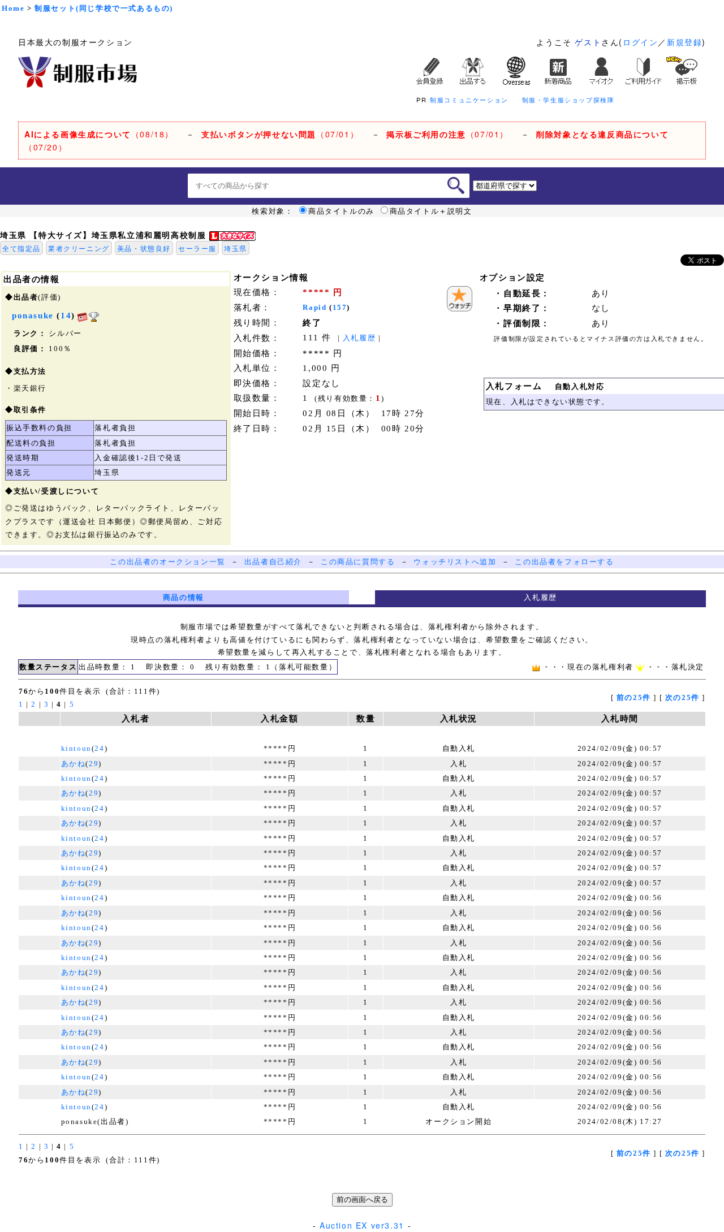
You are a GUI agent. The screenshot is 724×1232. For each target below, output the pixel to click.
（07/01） (280, 134)
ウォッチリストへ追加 (454, 561)
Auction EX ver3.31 (362, 1225)
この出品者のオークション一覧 (167, 561)
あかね (73, 763)
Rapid (314, 307)
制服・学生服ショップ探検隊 (568, 99)
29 (93, 763)
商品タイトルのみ (341, 211)
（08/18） (99, 134)
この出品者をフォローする (564, 561)
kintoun (76, 748)
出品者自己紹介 (273, 561)
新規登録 (684, 41)
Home (13, 8)
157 (340, 307)
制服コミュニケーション (469, 99)
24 (99, 748)
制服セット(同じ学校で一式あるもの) (104, 8)
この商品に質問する (358, 561)
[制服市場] (77, 70)
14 (66, 315)
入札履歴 (359, 338)
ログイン (640, 41)
